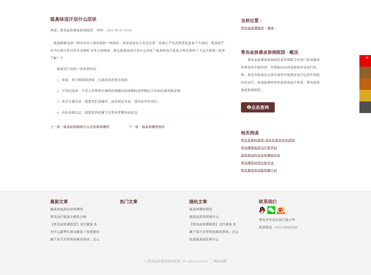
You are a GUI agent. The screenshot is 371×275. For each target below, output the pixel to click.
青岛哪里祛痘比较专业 (257, 163)
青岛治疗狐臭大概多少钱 (68, 217)
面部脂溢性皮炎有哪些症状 (260, 155)
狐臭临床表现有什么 (204, 217)
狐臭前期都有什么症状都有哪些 (86, 127)
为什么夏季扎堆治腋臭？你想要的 (75, 232)
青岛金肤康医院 (252, 28)
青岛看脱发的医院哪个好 (259, 170)
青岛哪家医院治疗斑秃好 (259, 148)
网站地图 (220, 261)
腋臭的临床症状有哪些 (66, 209)
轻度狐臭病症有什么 (204, 239)
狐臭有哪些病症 (153, 127)
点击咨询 (260, 107)
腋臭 (270, 28)
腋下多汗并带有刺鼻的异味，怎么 (75, 239)
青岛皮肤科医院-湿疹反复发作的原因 (268, 140)
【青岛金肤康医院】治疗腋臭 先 (73, 224)
